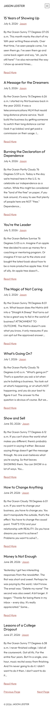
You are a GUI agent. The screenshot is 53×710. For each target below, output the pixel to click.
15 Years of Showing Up (21, 18)
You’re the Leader (17, 224)
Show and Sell (14, 418)
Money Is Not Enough (20, 556)
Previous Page (12, 691)
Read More (10, 72)
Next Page (43, 691)
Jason (23, 23)
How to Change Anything (23, 487)
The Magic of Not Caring (23, 289)
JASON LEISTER (14, 6)
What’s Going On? (18, 353)
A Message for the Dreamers (26, 82)
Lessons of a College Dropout (20, 627)
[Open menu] (47, 6)
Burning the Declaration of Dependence (24, 153)
